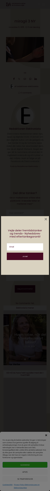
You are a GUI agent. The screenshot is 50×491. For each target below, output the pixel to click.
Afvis (25, 472)
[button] (46, 435)
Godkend (25, 465)
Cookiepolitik (8, 484)
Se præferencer (25, 479)
